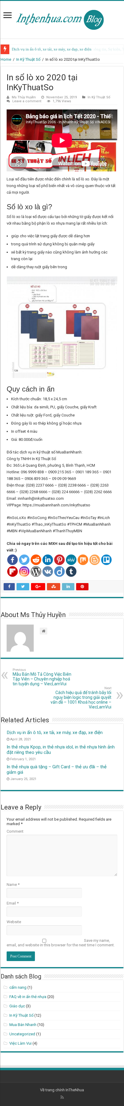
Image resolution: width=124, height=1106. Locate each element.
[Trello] (106, 560)
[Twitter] (24, 560)
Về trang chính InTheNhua (62, 1090)
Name (13, 884)
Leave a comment (27, 101)
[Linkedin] (47, 560)
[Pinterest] (59, 560)
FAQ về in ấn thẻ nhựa (27, 996)
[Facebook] (12, 560)
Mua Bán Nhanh (22, 1024)
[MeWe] (71, 560)
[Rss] (62, 1097)
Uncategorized (22, 1034)
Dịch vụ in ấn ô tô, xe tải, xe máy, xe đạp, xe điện (51, 49)
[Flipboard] (12, 571)
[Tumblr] (71, 571)
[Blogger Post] (94, 560)
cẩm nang (17, 987)
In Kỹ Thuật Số (28, 59)
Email (13, 903)
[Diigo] (59, 571)
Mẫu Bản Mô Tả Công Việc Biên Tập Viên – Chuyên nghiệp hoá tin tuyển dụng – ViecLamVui (42, 677)
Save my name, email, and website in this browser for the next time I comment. (61, 942)
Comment (15, 831)
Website (14, 922)
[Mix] (83, 560)
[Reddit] (36, 560)
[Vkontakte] (47, 571)
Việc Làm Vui (20, 1043)
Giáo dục (17, 1006)
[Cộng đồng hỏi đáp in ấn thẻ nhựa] (62, 18)
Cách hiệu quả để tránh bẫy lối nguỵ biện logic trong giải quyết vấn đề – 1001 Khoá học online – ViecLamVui (81, 697)
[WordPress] (36, 571)
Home (6, 59)
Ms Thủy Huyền (24, 97)
